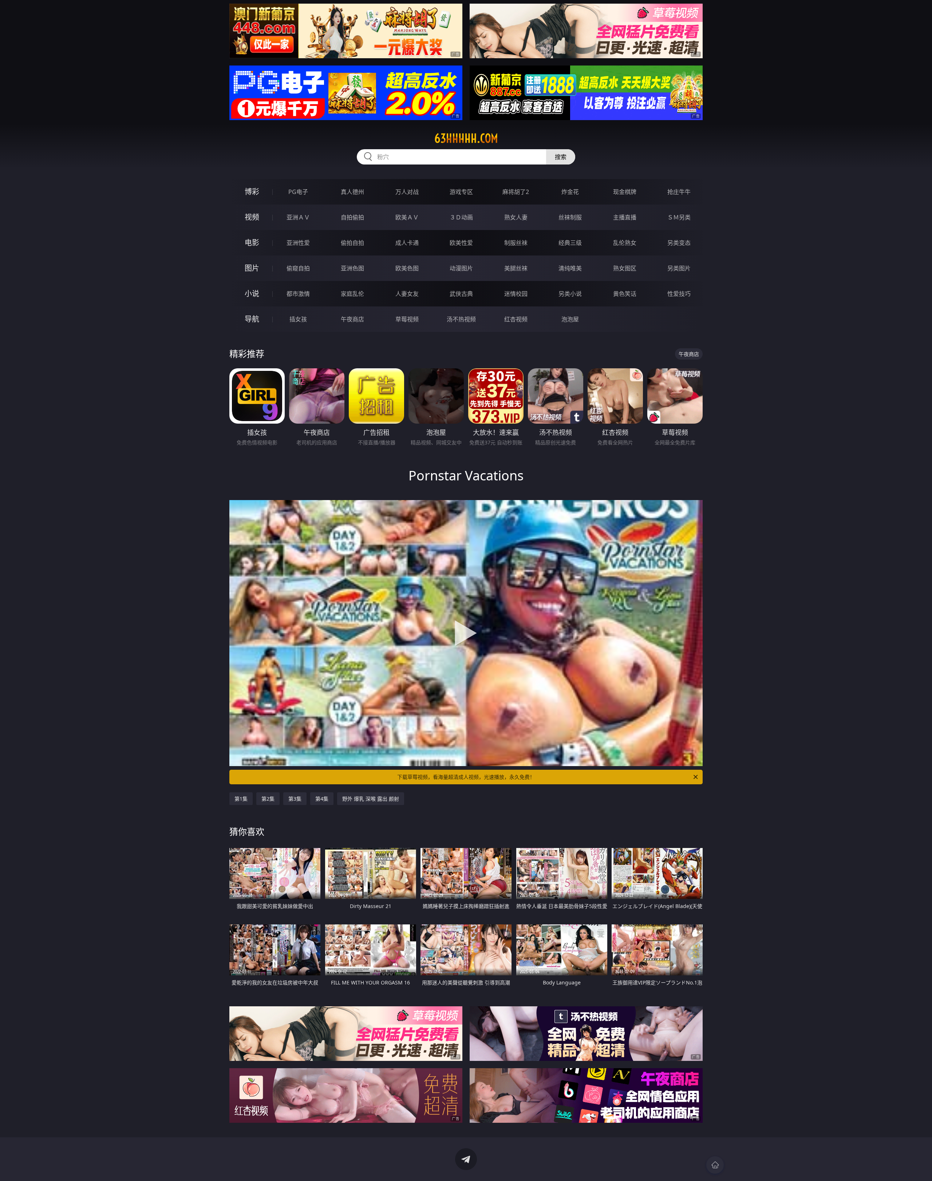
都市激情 (298, 294)
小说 (252, 293)
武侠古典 (461, 294)
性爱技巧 (679, 294)
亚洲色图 (352, 268)
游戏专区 (461, 192)
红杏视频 (516, 319)
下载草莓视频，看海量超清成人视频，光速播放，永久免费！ (466, 776)
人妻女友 (407, 294)
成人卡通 (407, 243)
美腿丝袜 (516, 268)
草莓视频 (407, 319)
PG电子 (298, 192)
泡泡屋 (570, 319)
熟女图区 (624, 268)
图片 (252, 268)
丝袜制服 (570, 217)
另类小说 (570, 294)
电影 (252, 242)
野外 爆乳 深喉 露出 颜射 (370, 798)
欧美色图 (407, 268)
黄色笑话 (624, 294)
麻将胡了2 (515, 192)
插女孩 (298, 319)
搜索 (560, 157)
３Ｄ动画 (461, 217)
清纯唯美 (570, 268)
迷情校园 (516, 294)
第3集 (294, 798)
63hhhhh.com (466, 138)
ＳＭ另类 (679, 217)
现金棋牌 (624, 192)
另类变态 (679, 243)
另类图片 (679, 268)
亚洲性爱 (298, 243)
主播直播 (624, 217)
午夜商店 (352, 319)
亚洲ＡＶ (298, 217)
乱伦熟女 (624, 243)
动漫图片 (461, 268)
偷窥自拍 (298, 268)
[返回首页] (715, 1165)
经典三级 (570, 243)
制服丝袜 (516, 243)
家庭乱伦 (352, 294)
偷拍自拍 (352, 243)
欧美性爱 (461, 243)
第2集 (268, 798)
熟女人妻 (516, 217)
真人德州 (352, 192)
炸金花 (570, 192)
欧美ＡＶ (407, 217)
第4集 (321, 798)
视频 (252, 217)
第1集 (241, 798)
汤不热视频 (461, 319)
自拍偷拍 (352, 217)
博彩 (252, 192)
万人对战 (407, 192)
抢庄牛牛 (679, 192)
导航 (252, 319)
